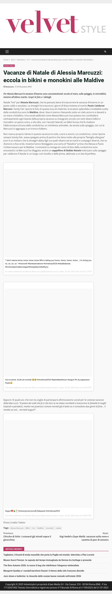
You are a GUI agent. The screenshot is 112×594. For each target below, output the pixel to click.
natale (58, 528)
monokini (50, 528)
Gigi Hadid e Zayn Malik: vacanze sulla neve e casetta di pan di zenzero (84, 536)
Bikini (28, 528)
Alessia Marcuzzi (16, 528)
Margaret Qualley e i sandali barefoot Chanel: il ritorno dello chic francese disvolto (43, 570)
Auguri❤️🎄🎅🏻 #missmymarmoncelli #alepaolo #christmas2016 (32, 511)
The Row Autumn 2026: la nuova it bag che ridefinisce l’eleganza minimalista (41, 565)
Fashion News (9, 66)
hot (33, 528)
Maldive (40, 528)
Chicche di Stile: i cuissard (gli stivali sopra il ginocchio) (27, 536)
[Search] (105, 51)
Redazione (9, 87)
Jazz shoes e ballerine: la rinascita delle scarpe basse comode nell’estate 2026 (42, 576)
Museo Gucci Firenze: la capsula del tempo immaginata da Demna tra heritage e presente (47, 560)
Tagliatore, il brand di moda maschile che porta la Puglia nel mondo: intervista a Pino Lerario (48, 554)
